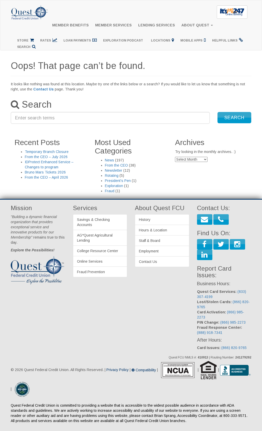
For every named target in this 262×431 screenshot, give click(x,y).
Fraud (109, 191)
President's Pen (118, 181)
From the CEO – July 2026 (46, 157)
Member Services (113, 25)
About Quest (195, 25)
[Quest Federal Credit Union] (30, 6)
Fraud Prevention (91, 272)
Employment (149, 251)
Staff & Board (149, 241)
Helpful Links (225, 40)
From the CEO (116, 165)
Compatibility (145, 370)
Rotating (111, 175)
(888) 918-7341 (209, 333)
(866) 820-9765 (234, 348)
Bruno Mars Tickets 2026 (45, 172)
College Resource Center (97, 251)
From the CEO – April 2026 (46, 177)
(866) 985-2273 (233, 322)
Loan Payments (77, 40)
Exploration (114, 186)
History (144, 220)
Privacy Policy (117, 370)
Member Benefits (70, 25)
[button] (234, 117)
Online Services (90, 261)
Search (24, 47)
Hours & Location (153, 230)
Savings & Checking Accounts (93, 222)
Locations (161, 40)
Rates (46, 40)
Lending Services (156, 25)
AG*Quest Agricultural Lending (95, 237)
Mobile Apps (192, 40)
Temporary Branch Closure (47, 152)
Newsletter (113, 170)
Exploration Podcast (124, 40)
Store (23, 40)
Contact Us (43, 89)
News (109, 160)
